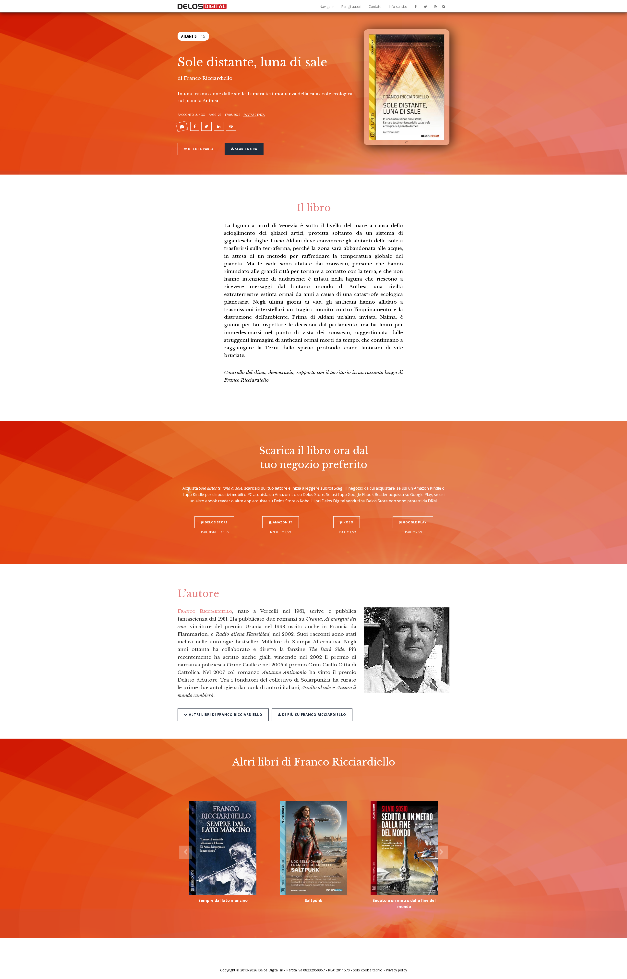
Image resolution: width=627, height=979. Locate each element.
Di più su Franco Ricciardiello (313, 714)
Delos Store (216, 522)
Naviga (325, 6)
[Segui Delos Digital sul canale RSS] (436, 6)
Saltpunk (313, 900)
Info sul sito (398, 6)
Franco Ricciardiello (208, 78)
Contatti (375, 6)
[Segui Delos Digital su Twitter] (425, 6)
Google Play (414, 522)
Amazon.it (282, 522)
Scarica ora (245, 149)
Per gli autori (351, 6)
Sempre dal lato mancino (223, 900)
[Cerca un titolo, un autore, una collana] (443, 6)
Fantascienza (254, 115)
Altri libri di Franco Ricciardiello (225, 714)
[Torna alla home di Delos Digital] (202, 6)
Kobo (348, 522)
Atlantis (189, 36)
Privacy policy (396, 970)
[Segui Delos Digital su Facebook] (415, 6)
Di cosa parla (200, 149)
